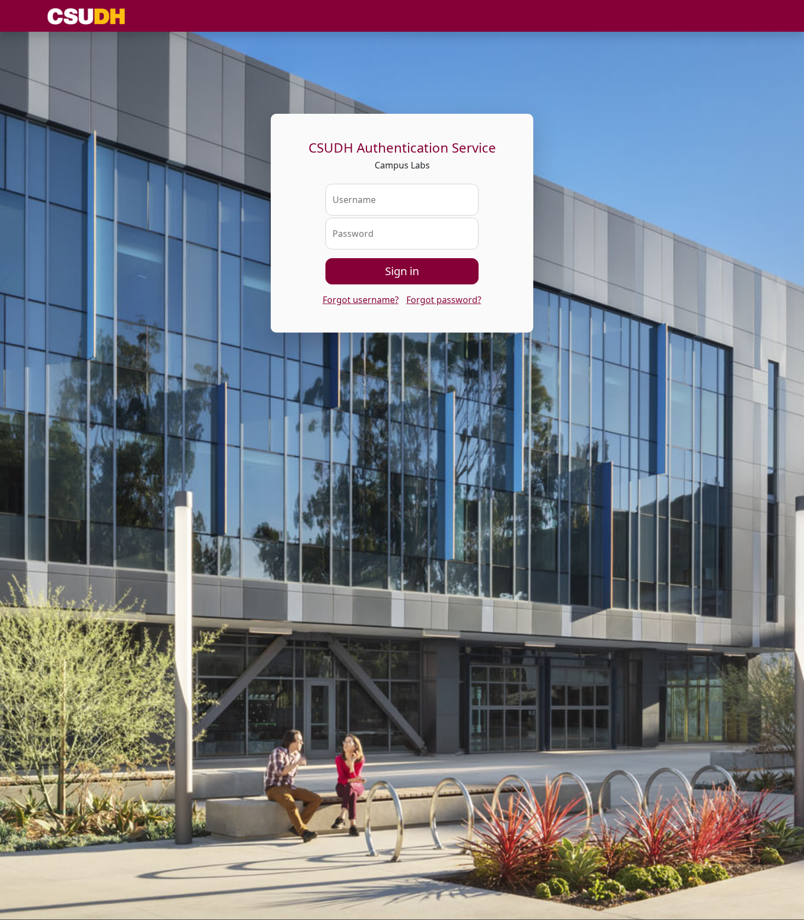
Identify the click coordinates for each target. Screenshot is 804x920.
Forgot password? (443, 300)
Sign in (402, 271)
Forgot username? (361, 300)
